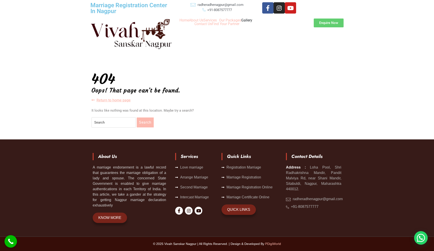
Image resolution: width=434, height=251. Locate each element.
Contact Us (203, 24)
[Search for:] (114, 122)
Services (210, 20)
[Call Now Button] (11, 241)
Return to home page (114, 100)
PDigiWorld (273, 244)
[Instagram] (279, 8)
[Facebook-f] (268, 8)
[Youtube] (290, 8)
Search (145, 122)
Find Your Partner (225, 24)
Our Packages (230, 20)
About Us (196, 20)
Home (184, 20)
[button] (211, 20)
